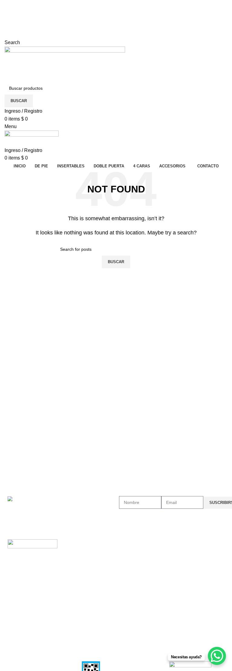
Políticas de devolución (85, 565)
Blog (123, 565)
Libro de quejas (78, 585)
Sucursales (129, 575)
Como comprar (77, 554)
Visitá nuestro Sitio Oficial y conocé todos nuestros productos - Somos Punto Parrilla (95, 3)
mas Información (84, 544)
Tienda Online (132, 554)
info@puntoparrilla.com (29, 19)
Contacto (127, 585)
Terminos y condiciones (85, 575)
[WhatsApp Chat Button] (217, 656)
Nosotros (131, 544)
